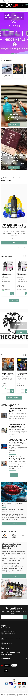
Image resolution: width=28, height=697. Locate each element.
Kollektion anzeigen (13, 397)
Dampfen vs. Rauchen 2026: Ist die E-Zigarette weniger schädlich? (18, 410)
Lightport (23, 690)
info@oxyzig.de (8, 643)
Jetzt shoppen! (14, 576)
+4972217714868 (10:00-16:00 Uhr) (13, 639)
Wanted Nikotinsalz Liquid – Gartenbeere (7, 275)
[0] (26, 5)
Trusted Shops (11, 694)
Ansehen (13, 242)
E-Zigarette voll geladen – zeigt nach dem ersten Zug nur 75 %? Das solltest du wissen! (18, 440)
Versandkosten (5, 288)
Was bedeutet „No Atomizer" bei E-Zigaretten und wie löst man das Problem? (17, 458)
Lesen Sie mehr (12, 422)
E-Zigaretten (14, 523)
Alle (13, 475)
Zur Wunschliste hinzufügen (13, 247)
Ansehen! (13, 300)
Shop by (17, 690)
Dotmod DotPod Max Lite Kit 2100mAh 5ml (8, 374)
